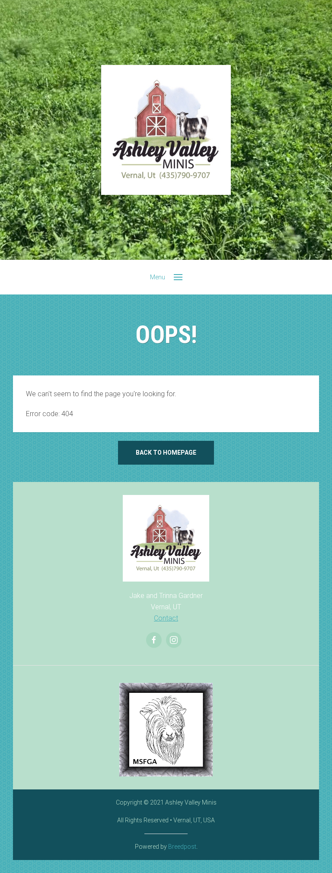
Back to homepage (166, 452)
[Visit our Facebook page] (154, 640)
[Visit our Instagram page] (174, 640)
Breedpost (182, 846)
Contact (166, 618)
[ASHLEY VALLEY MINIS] (166, 130)
